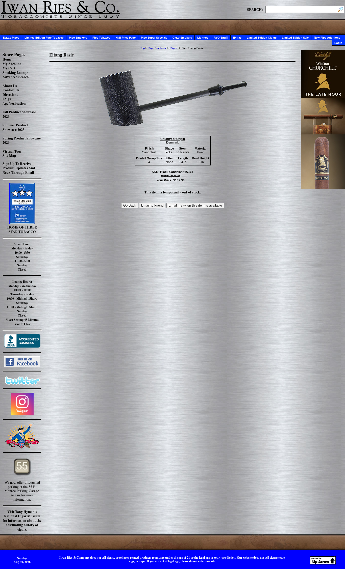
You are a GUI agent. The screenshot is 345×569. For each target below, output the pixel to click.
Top (142, 48)
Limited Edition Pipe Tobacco (44, 37)
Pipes (174, 48)
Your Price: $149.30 (171, 180)
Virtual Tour (12, 151)
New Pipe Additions (327, 37)
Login (338, 42)
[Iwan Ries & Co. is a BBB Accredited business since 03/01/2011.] (22, 346)
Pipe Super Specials (154, 37)
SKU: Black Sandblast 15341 (172, 172)
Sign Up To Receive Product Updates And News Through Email (19, 168)
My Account (12, 63)
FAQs (7, 98)
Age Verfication (14, 103)
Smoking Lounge (15, 72)
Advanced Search (16, 76)
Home (7, 59)
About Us (10, 85)
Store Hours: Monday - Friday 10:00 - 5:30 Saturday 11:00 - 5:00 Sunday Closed (22, 257)
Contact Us (11, 90)
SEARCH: (255, 9)
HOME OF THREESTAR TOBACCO (22, 229)
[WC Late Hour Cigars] (323, 187)
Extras (237, 37)
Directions (10, 94)
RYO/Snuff (221, 37)
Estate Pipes (11, 37)
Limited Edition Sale (295, 37)
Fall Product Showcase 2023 (19, 114)
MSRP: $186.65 (170, 176)
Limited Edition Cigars (262, 37)
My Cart (9, 68)
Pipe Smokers (78, 37)
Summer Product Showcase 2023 (15, 127)
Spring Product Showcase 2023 (22, 140)
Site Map (9, 155)
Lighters (202, 37)
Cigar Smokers (182, 37)
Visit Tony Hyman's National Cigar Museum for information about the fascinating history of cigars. (22, 520)
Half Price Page (126, 37)
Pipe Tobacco (101, 37)
